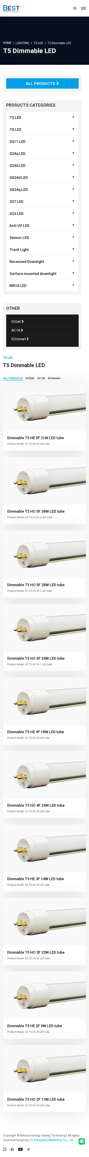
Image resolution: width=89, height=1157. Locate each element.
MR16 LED (18, 285)
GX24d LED (19, 177)
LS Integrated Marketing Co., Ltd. (51, 1140)
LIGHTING (22, 43)
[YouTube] (20, 1149)
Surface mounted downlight (33, 273)
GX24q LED (19, 189)
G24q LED (17, 153)
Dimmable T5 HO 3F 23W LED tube (36, 952)
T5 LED (38, 43)
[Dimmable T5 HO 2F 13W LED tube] (44, 1069)
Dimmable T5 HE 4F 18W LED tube (35, 732)
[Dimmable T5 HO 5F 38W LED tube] (44, 481)
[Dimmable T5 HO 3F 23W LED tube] (44, 922)
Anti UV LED (19, 225)
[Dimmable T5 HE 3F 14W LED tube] (44, 848)
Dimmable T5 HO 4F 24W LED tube (36, 805)
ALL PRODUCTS (41, 83)
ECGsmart (18, 339)
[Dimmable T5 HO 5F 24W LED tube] (44, 628)
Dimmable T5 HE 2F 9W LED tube (34, 1026)
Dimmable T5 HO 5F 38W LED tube (36, 511)
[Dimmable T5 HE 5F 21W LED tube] (44, 407)
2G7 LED (16, 201)
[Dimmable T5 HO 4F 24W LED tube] (44, 775)
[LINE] (4, 1149)
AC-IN (16, 330)
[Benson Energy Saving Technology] (17, 8)
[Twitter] (28, 1149)
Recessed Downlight (27, 261)
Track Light (19, 249)
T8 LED (15, 129)
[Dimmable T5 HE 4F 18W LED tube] (44, 701)
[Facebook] (12, 1149)
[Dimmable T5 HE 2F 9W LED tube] (44, 995)
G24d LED (17, 165)
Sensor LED (19, 237)
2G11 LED (17, 141)
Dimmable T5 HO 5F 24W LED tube (36, 658)
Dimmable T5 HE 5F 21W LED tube (35, 438)
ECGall (16, 322)
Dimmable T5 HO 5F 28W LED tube (36, 585)
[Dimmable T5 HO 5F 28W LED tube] (44, 554)
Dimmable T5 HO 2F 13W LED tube (36, 1099)
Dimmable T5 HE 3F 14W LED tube (35, 879)
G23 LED (16, 213)
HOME (7, 43)
